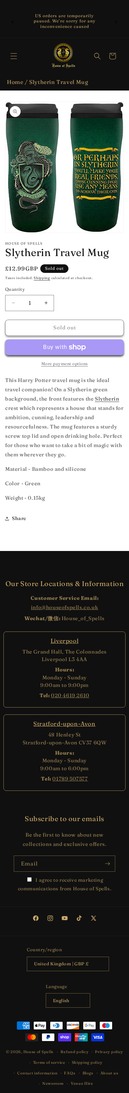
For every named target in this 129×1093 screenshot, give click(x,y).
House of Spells (38, 1051)
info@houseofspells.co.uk (64, 607)
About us (109, 1073)
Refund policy (74, 1051)
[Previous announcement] (12, 21)
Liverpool (64, 640)
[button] (13, 56)
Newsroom (53, 1083)
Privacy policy (109, 1051)
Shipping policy (87, 1062)
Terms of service (49, 1062)
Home (15, 81)
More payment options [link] (64, 363)
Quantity (15, 289)
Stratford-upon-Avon (64, 723)
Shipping (42, 278)
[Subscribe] (107, 864)
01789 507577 (70, 778)
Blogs (88, 1073)
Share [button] (19, 518)
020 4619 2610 (70, 695)
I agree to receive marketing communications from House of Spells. (64, 884)
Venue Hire (82, 1083)
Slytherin (107, 398)
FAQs (69, 1073)
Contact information (37, 1073)
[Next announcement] (116, 21)
